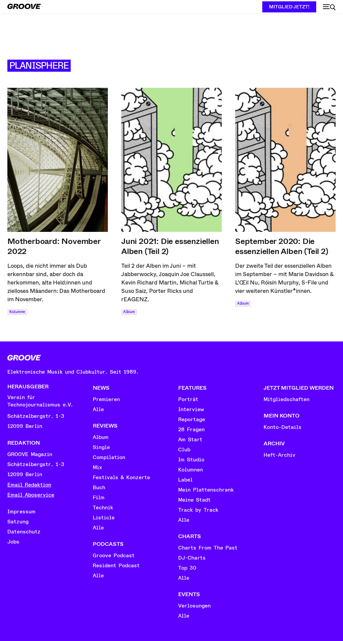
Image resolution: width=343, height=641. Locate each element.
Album (129, 311)
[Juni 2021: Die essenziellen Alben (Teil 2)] (171, 160)
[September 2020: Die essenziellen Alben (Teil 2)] (285, 160)
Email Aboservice (30, 495)
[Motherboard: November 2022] (57, 160)
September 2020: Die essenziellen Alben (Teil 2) (281, 246)
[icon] (329, 7)
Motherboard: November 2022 (54, 246)
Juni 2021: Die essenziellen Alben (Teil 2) (170, 246)
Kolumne (17, 311)
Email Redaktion (29, 485)
